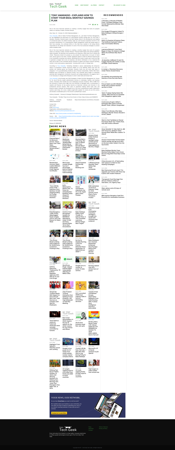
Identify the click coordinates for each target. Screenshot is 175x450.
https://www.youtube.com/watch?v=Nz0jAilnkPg (68, 113)
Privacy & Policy (103, 428)
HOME (76, 5)
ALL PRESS (94, 5)
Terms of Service (103, 427)
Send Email (56, 107)
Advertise (91, 428)
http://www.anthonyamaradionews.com (64, 110)
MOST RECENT (84, 5)
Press (90, 427)
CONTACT (101, 5)
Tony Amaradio (54, 35)
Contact (91, 430)
